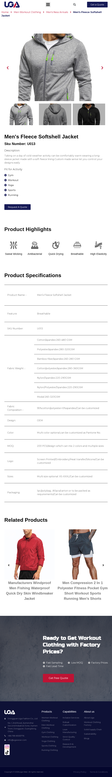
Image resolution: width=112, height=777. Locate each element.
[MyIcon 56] (7, 747)
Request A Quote (17, 207)
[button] (97, 4)
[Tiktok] (7, 752)
